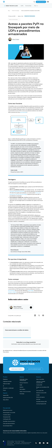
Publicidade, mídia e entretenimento (24, 380)
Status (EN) (5, 399)
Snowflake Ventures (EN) (41, 401)
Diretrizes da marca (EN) (41, 392)
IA (3, 385)
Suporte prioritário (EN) (8, 397)
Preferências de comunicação (26, 442)
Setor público (22, 389)
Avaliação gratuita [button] (41, 1)
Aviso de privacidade (10, 442)
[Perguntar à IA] (19, 19)
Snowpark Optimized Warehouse (17, 191)
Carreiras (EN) (39, 384)
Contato (38, 395)
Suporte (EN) (5, 395)
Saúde (21, 384)
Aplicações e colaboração (8, 388)
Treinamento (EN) (6, 416)
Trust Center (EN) (39, 390)
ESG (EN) (38, 399)
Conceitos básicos (7, 414)
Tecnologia (22, 393)
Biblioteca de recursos (7, 410)
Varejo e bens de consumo (25, 391)
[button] (48, 2)
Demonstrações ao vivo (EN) (9, 412)
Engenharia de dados (7, 381)
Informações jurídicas (10, 444)
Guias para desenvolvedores (9, 423)
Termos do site (17, 442)
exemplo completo (12, 292)
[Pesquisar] (34, 1)
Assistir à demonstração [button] (34, 369)
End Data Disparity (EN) (41, 403)
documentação (23, 112)
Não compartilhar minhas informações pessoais (22, 443)
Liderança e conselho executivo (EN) (40, 382)
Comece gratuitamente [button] (16, 369)
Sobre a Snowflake (40, 379)
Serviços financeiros (24, 382)
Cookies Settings (10, 443)
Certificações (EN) (7, 419)
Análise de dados (6, 383)
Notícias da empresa (40, 397)
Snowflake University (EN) (8, 421)
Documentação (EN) (7, 425)
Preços (4, 390)
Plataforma (5, 379)
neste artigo (30, 290)
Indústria (21, 387)
